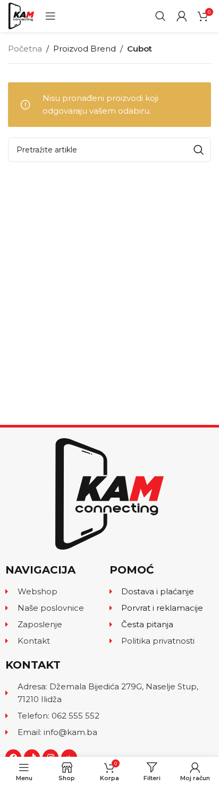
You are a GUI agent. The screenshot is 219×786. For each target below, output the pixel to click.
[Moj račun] (181, 16)
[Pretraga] (160, 16)
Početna (25, 49)
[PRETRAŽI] (199, 150)
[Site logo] (21, 15)
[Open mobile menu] (50, 16)
